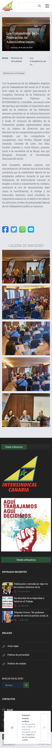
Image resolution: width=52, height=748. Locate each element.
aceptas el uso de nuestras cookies (28, 737)
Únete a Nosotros (26, 559)
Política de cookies (16, 663)
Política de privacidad (18, 654)
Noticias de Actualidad (13, 73)
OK (44, 727)
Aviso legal (12, 646)
